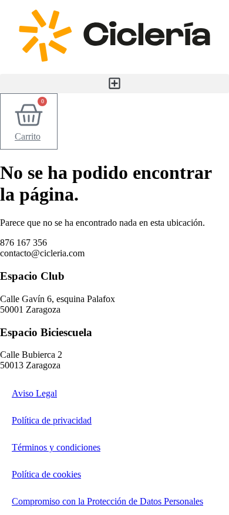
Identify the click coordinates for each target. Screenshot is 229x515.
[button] (114, 83)
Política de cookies (46, 474)
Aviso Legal (34, 393)
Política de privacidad (52, 420)
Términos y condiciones (56, 447)
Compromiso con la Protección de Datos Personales (107, 501)
